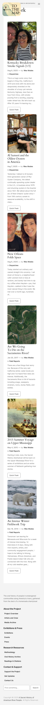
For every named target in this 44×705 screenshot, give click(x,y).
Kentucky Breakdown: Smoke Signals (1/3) (20, 64)
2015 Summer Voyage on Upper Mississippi (20, 441)
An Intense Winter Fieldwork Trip (18, 522)
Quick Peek (14, 110)
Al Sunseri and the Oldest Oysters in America (18, 159)
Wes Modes (28, 70)
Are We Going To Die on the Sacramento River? (18, 350)
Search (35, 688)
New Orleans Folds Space (15, 255)
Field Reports (14, 361)
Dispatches (13, 74)
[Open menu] (39, 3)
